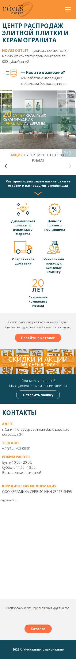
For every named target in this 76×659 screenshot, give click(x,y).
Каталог (38, 628)
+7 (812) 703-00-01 (16, 448)
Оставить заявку (38, 395)
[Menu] (68, 10)
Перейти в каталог (38, 338)
